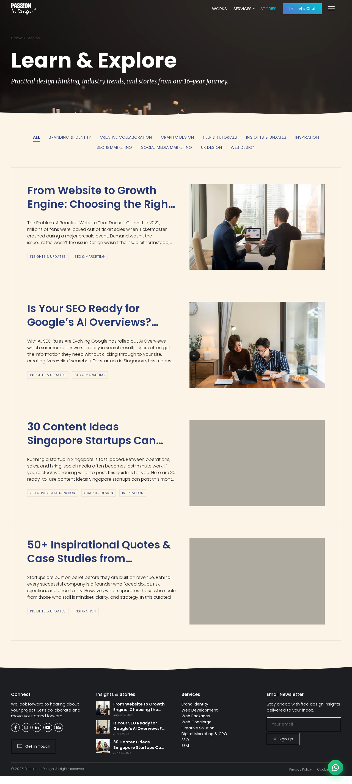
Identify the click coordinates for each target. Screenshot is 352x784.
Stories (268, 9)
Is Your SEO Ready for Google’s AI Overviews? (89, 315)
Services (242, 9)
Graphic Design (98, 493)
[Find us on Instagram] (26, 727)
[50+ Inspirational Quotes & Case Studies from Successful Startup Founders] (257, 581)
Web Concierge (196, 722)
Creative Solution (198, 728)
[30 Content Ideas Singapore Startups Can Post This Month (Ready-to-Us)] (257, 463)
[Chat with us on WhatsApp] (335, 767)
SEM (185, 745)
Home (17, 38)
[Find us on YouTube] (47, 727)
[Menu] (331, 8)
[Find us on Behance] (58, 727)
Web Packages (196, 716)
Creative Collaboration (52, 493)
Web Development (200, 710)
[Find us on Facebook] (15, 727)
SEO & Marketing (90, 256)
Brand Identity (195, 704)
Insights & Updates (48, 256)
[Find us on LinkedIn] (36, 727)
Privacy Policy (300, 769)
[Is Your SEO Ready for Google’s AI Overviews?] (257, 345)
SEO (185, 740)
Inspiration (133, 493)
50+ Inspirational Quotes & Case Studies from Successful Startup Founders (99, 565)
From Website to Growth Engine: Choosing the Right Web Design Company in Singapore (99, 211)
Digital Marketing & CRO (204, 734)
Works (219, 9)
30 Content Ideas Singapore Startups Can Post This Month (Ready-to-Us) (93, 447)
